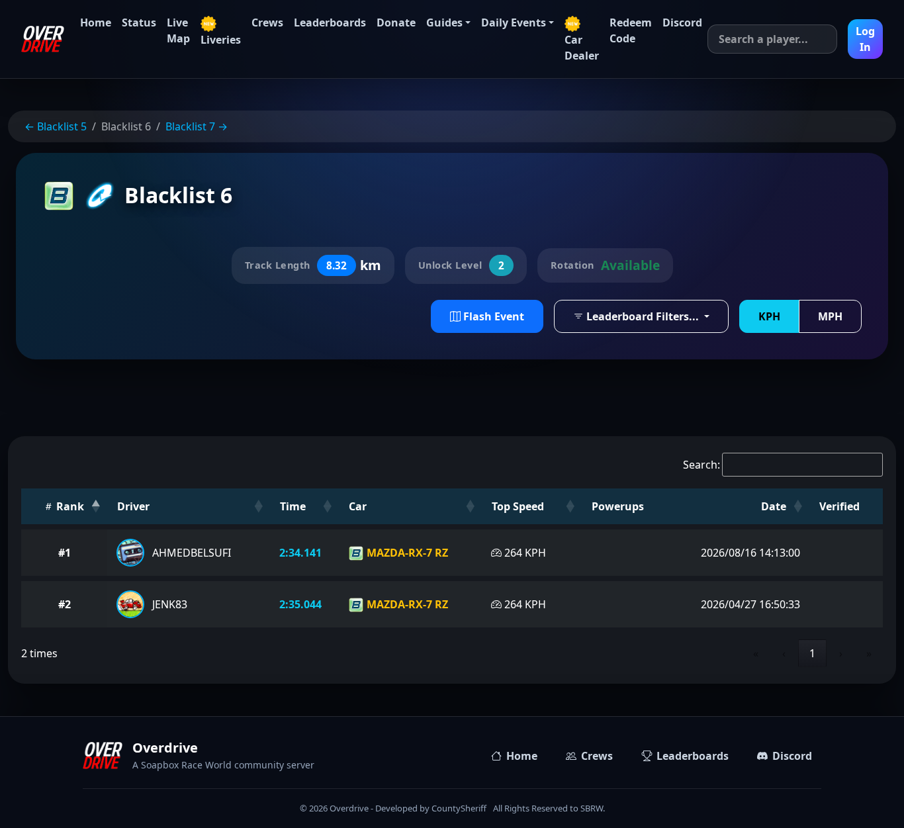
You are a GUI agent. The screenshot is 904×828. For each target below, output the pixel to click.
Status (139, 22)
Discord (682, 22)
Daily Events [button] (513, 22)
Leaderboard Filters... (642, 316)
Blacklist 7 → (196, 126)
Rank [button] (69, 506)
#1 (64, 552)
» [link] (869, 653)
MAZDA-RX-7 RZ (406, 552)
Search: (701, 464)
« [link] (755, 653)
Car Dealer (582, 47)
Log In (865, 39)
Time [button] (293, 506)
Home (95, 22)
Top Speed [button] (518, 506)
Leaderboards (330, 22)
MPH (830, 316)
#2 (64, 604)
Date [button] (773, 506)
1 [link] (812, 653)
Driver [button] (133, 506)
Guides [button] (444, 22)
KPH (769, 316)
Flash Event (492, 316)
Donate (396, 22)
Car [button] (358, 506)
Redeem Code (631, 30)
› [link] (840, 653)
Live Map (178, 30)
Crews (267, 22)
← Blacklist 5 (55, 126)
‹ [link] (784, 653)
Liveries (221, 39)
